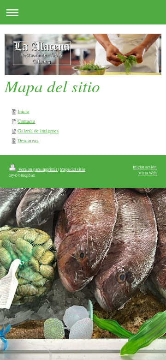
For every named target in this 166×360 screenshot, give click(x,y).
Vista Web (147, 173)
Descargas (28, 140)
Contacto (26, 121)
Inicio (23, 111)
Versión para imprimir (38, 169)
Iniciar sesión (145, 167)
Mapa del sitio (72, 169)
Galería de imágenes (38, 130)
